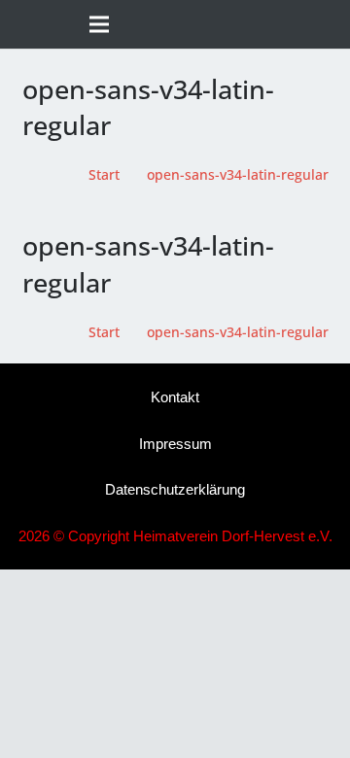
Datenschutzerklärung (175, 489)
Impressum (175, 443)
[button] (327, 24)
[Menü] (99, 24)
